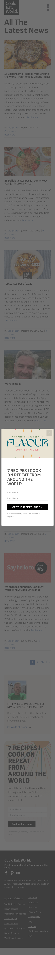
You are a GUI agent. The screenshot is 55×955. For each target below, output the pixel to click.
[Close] (49, 433)
